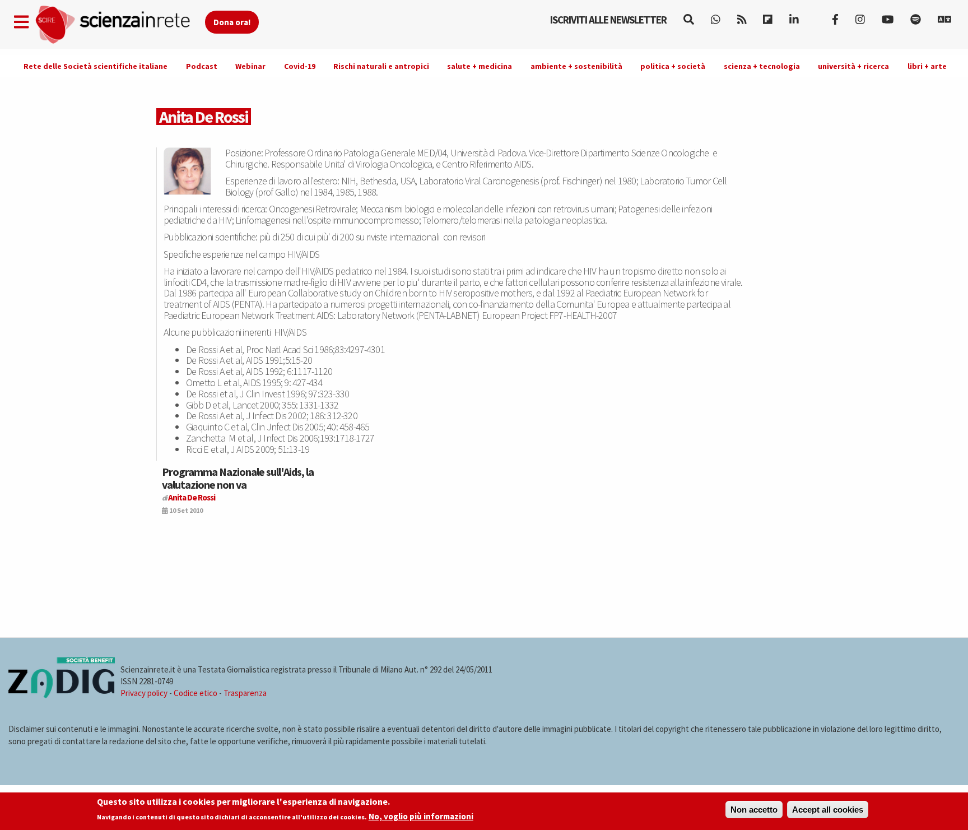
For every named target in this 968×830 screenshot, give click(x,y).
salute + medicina (479, 66)
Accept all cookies (827, 809)
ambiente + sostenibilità (576, 66)
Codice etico (195, 693)
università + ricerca (853, 66)
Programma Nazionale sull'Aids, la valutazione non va (238, 478)
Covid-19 (299, 66)
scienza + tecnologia (762, 66)
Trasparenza (245, 693)
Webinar (250, 66)
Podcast (201, 66)
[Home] (119, 25)
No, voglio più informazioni (421, 817)
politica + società (672, 66)
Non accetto (754, 809)
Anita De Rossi (191, 497)
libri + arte (927, 66)
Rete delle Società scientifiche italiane (95, 66)
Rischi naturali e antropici (381, 66)
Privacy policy (143, 693)
